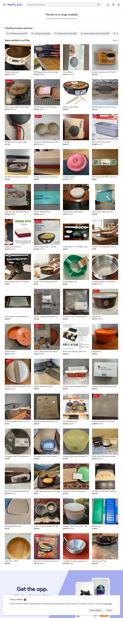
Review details (95, 610)
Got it (109, 610)
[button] (108, 4)
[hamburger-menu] (4, 4)
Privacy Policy (107, 603)
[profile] (118, 4)
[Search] (98, 4)
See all (115, 40)
